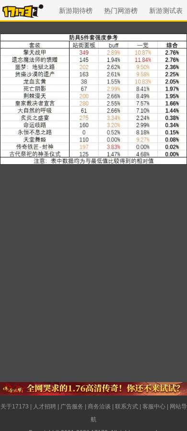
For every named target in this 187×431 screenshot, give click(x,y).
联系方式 (126, 406)
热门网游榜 (121, 10)
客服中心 (153, 406)
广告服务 (71, 406)
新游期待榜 (76, 10)
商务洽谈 (99, 406)
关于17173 (14, 406)
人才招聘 (44, 406)
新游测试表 (166, 10)
